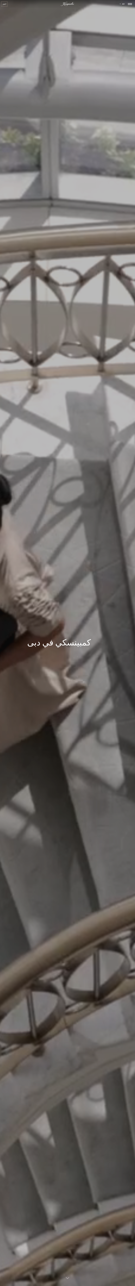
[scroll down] (67, 1278)
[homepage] (67, 4)
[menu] (130, 4)
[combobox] (121, 4)
